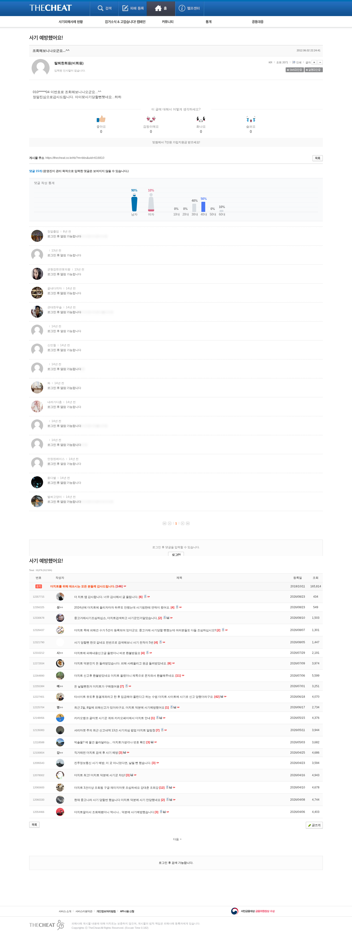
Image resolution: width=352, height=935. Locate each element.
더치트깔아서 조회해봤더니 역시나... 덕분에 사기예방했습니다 (116, 812)
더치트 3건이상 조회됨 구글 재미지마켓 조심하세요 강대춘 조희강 (119, 787)
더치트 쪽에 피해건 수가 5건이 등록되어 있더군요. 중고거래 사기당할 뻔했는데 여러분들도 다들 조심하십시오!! (147, 630)
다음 (176, 839)
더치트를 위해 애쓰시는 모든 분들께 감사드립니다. (86, 586)
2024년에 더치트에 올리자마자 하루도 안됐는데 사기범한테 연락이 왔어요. (124, 607)
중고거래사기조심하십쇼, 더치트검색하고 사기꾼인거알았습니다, (118, 618)
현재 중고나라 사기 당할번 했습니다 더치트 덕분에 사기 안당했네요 (119, 800)
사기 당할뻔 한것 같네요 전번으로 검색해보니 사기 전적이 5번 (116, 642)
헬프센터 (189, 8)
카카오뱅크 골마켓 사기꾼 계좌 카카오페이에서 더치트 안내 (114, 718)
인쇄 (298, 62)
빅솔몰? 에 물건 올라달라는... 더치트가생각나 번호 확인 (112, 742)
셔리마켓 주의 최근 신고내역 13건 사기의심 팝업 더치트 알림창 (116, 730)
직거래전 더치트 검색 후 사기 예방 (98, 752)
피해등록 (132, 8)
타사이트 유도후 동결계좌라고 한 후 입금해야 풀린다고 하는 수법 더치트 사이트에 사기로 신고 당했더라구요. (147, 696)
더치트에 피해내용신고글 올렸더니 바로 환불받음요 (109, 653)
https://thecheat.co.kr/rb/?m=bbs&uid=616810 (74, 158)
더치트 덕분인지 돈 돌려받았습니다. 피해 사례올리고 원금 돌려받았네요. (122, 663)
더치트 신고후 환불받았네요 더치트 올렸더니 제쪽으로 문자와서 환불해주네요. (127, 675)
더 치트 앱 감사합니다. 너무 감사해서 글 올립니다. (108, 597)
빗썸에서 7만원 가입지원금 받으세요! (176, 142)
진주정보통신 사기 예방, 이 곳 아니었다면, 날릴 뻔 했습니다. (114, 763)
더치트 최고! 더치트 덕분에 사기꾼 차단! (102, 775)
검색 (104, 8)
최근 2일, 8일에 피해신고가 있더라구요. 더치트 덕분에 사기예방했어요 (121, 707)
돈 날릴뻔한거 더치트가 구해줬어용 (99, 686)
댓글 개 (35, 171)
